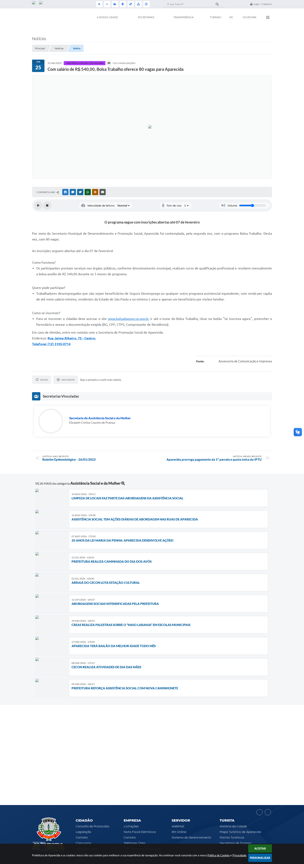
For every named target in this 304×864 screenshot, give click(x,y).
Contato (82, 837)
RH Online (179, 832)
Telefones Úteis (134, 843)
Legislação (83, 832)
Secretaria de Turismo (235, 843)
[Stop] (47, 205)
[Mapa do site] (138, 4)
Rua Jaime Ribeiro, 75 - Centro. (72, 338)
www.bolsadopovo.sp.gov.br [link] (128, 319)
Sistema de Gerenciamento (191, 837)
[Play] (38, 205)
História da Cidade (233, 826)
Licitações (131, 826)
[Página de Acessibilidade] (146, 4)
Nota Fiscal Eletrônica (140, 832)
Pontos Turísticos (232, 837)
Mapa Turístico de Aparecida (240, 832)
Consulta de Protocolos (92, 826)
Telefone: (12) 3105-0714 (51, 344)
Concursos (83, 843)
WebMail (178, 826)
